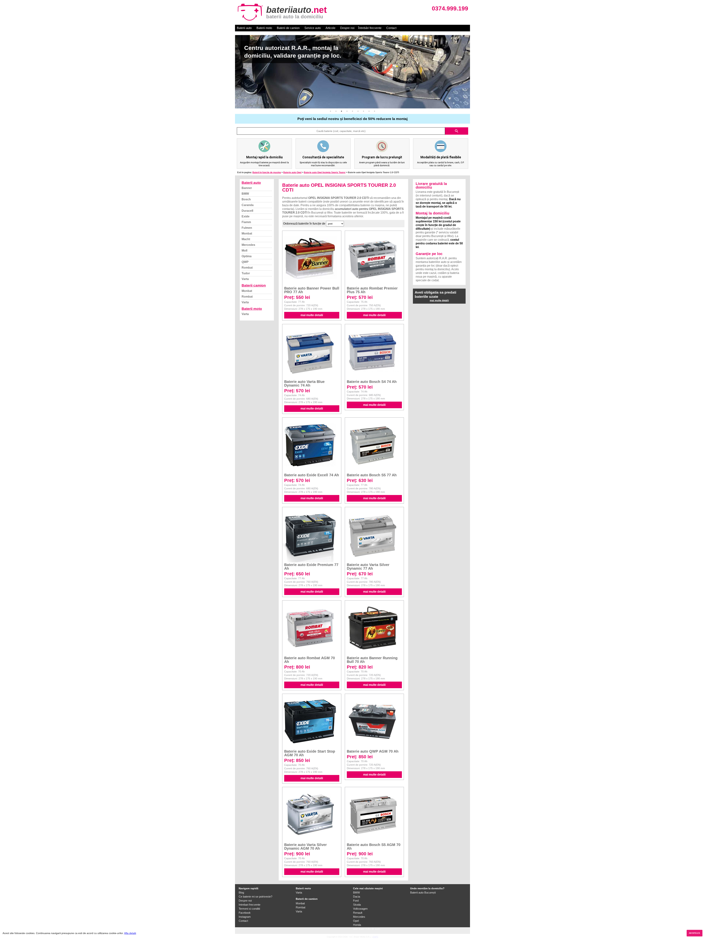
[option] (352, 71)
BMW (245, 193)
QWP (245, 261)
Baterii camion (254, 285)
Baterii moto (264, 28)
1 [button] (330, 111)
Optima (247, 256)
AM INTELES (694, 933)
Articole (330, 28)
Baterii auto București (423, 892)
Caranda (248, 205)
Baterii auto (244, 28)
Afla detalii (130, 933)
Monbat (247, 233)
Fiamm (246, 222)
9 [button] (374, 111)
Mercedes (248, 244)
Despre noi (347, 28)
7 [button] (363, 111)
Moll (244, 250)
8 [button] (369, 111)
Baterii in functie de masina (266, 172)
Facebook (245, 912)
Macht (246, 239)
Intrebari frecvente (249, 904)
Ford (356, 900)
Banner (247, 188)
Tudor (246, 273)
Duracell (247, 210)
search (456, 131)
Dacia (356, 896)
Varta (245, 279)
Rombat (247, 267)
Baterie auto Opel (292, 172)
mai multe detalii (312, 315)
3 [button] (341, 111)
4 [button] (347, 111)
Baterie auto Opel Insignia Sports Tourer (325, 172)
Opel (356, 920)
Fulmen (247, 227)
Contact (391, 28)
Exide (246, 216)
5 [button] (352, 111)
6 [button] (358, 111)
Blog (241, 892)
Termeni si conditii (249, 908)
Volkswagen (360, 908)
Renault (357, 912)
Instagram (245, 916)
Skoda (357, 904)
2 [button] (336, 111)
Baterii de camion (288, 28)
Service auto (312, 28)
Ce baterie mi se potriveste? (255, 896)
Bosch (246, 199)
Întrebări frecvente (370, 28)
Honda (357, 924)
